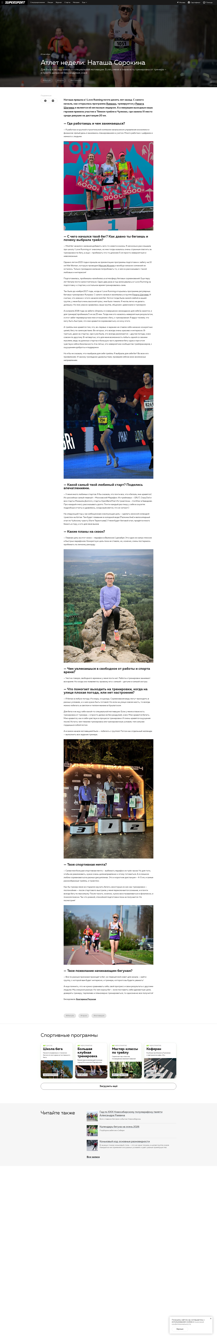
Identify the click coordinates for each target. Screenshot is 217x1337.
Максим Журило (107, 266)
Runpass (111, 104)
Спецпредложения (37, 2)
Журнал (59, 2)
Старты (67, 2)
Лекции (50, 2)
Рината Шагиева (140, 295)
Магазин (76, 2)
